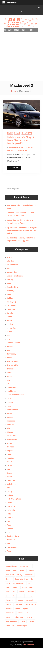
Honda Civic (10, 592)
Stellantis (11, 510)
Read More (14, 168)
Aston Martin (12, 264)
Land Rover (11, 391)
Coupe (9, 316)
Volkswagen (12, 547)
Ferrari (9, 331)
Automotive (12, 272)
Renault (10, 473)
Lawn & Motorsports (15, 395)
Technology (18, 617)
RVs (8, 488)
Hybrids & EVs (12, 361)
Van (8, 543)
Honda (9, 357)
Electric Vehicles (21, 579)
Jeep (8, 380)
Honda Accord (27, 587)
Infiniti (9, 372)
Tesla (9, 525)
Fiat (8, 335)
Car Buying (11, 302)
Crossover (29, 575)
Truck (23, 621)
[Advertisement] (21, 57)
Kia (8, 383)
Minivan (10, 432)
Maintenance (12, 409)
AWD (15, 570)
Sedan (17, 608)
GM (29, 583)
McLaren (10, 417)
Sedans (17, 133)
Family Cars (11, 328)
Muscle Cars (12, 439)
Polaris (9, 454)
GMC (8, 350)
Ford (8, 339)
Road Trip (11, 480)
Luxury (9, 406)
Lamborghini (12, 387)
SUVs (8, 617)
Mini (8, 428)
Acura (9, 257)
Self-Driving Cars (14, 499)
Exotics (10, 324)
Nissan (9, 443)
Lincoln (10, 402)
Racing (9, 465)
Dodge (9, 320)
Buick (9, 294)
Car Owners (11, 305)
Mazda (10, 133)
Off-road (18, 604)
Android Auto (11, 566)
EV (32, 579)
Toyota (10, 529)
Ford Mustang (18, 583)
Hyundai (10, 369)
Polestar (10, 458)
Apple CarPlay (25, 566)
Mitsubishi (11, 436)
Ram (8, 469)
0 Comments (22, 150)
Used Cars (11, 540)
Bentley (10, 279)
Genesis (10, 346)
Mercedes (11, 421)
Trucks (10, 532)
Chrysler (10, 313)
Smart (9, 502)
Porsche (10, 462)
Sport (25, 608)
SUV (8, 521)
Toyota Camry (11, 621)
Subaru (10, 517)
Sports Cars (27, 133)
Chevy (19, 575)
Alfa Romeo (12, 261)
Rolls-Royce (11, 484)
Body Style (11, 291)
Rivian (9, 476)
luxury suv (10, 600)
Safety (9, 491)
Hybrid (21, 592)
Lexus (9, 398)
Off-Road (10, 447)
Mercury (10, 424)
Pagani (10, 450)
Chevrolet (11, 309)
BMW (9, 283)
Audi (8, 268)
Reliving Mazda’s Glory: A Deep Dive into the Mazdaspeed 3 (20, 140)
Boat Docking (12, 287)
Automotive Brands (15, 276)
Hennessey (11, 354)
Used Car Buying (14, 536)
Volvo (9, 551)
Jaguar (9, 376)
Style (9, 514)
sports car (10, 613)
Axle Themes (28, 645)
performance (30, 604)
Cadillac (10, 298)
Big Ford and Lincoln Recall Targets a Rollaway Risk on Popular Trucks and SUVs (22, 230)
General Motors (13, 343)
